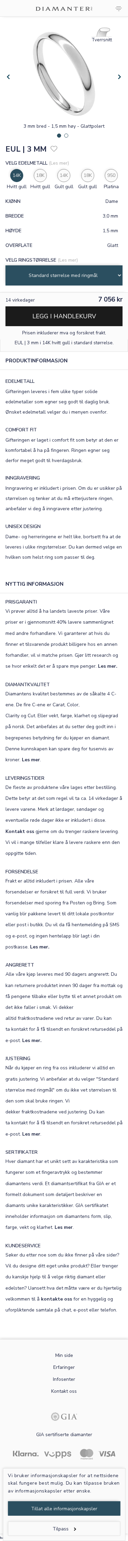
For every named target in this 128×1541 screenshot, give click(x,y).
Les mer (31, 759)
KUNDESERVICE (23, 1245)
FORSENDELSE (21, 872)
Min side (64, 1355)
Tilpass (61, 1529)
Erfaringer (64, 1367)
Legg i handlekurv (64, 316)
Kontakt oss (19, 831)
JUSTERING (17, 1058)
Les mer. (107, 666)
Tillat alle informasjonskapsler (64, 1508)
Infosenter (64, 1379)
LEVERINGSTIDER (24, 778)
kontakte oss (56, 1299)
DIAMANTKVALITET (27, 684)
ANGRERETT (19, 965)
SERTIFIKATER (21, 1152)
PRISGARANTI (21, 602)
